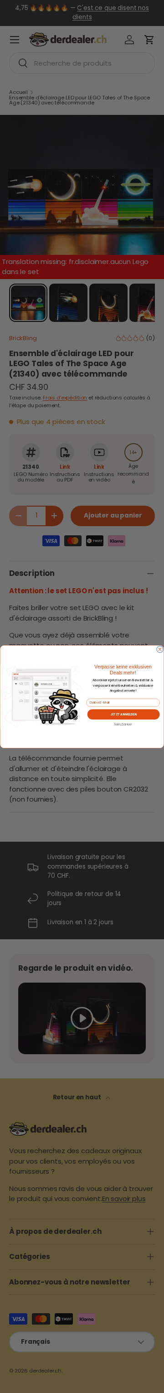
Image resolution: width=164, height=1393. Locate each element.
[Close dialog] (160, 649)
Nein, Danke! (123, 724)
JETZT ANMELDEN (123, 714)
